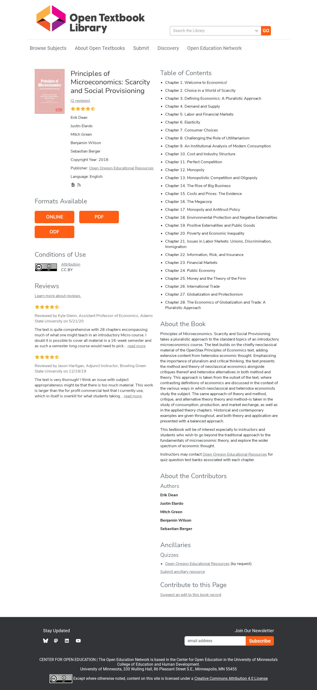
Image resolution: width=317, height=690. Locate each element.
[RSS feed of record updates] (79, 185)
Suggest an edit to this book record (190, 594)
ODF (54, 232)
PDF (99, 217)
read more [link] (136, 346)
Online (54, 217)
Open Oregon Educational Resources (121, 168)
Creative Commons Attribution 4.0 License (231, 678)
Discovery (168, 48)
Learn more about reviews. (58, 296)
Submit (141, 48)
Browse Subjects (48, 48)
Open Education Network (214, 48)
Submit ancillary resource (182, 571)
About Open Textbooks (100, 48)
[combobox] (213, 31)
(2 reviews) (80, 100)
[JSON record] (73, 185)
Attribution (70, 264)
